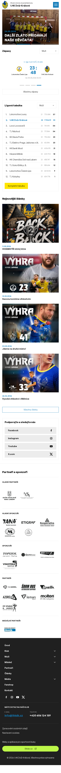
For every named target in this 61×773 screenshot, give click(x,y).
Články (8, 673)
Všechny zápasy (30, 92)
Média (8, 679)
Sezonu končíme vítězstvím (16, 299)
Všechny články (31, 409)
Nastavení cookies (10, 733)
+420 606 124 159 (40, 715)
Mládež (8, 662)
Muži (7, 656)
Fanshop (9, 684)
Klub (7, 651)
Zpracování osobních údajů (15, 728)
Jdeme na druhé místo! (14, 349)
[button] (22, 85)
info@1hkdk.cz (14, 715)
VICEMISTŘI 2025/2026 (14, 249)
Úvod (7, 645)
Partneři (9, 668)
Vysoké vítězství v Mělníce (15, 399)
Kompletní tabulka (16, 186)
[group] (33, 70)
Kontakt (9, 690)
